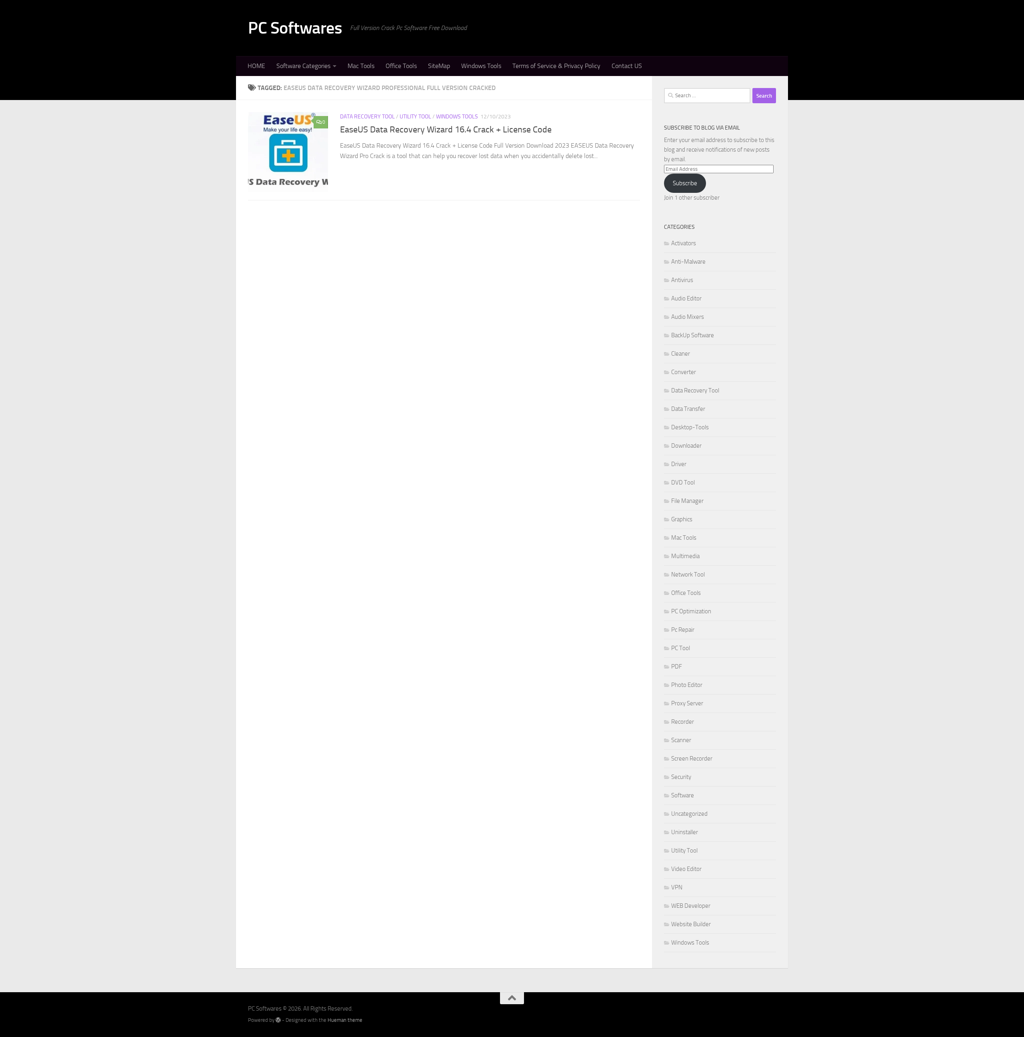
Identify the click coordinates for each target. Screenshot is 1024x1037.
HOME (256, 66)
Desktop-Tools (690, 427)
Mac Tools (361, 66)
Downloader (686, 445)
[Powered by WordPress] (278, 1020)
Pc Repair (682, 629)
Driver (678, 464)
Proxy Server (687, 703)
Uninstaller (684, 832)
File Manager (687, 500)
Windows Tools (481, 66)
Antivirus (682, 280)
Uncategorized (689, 813)
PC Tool (680, 648)
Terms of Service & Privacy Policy (556, 66)
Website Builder (691, 924)
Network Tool (688, 574)
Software (682, 795)
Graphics (681, 519)
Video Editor (686, 869)
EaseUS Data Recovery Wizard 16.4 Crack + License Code (446, 129)
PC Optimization (691, 611)
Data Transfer (688, 408)
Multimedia (685, 556)
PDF (676, 666)
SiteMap (439, 66)
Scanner (681, 740)
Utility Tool (415, 116)
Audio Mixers (687, 316)
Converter (683, 372)
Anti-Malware (688, 261)
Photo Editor (686, 685)
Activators (683, 243)
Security (681, 777)
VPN (676, 887)
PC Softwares (295, 28)
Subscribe (685, 183)
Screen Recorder (691, 758)
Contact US (627, 66)
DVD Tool (683, 482)
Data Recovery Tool (367, 116)
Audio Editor (686, 298)
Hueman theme (345, 1020)
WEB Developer (690, 905)
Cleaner (680, 353)
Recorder (682, 721)
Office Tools (401, 66)
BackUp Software (692, 335)
